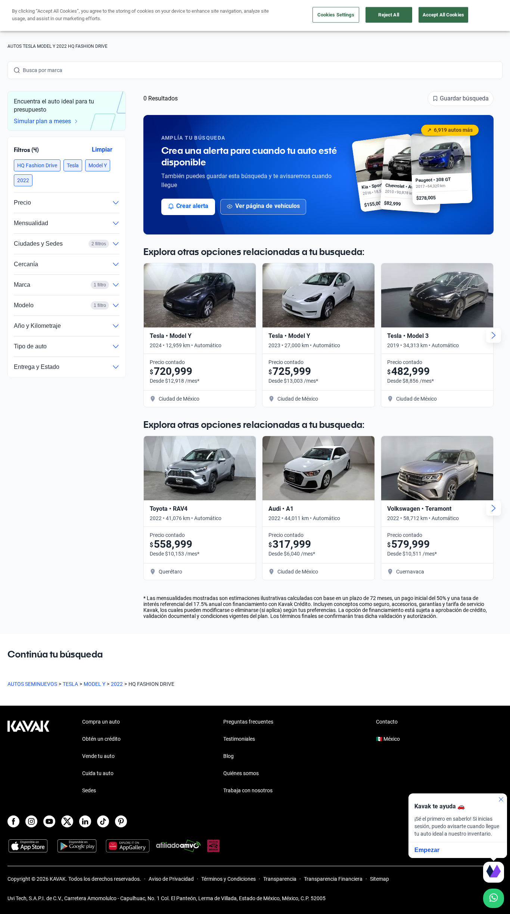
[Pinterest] (121, 821)
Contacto (387, 722)
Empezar (426, 850)
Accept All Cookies (443, 15)
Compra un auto (101, 722)
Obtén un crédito (101, 739)
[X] (67, 821)
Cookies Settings (335, 15)
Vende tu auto (98, 756)
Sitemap (379, 879)
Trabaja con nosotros (248, 790)
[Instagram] (31, 821)
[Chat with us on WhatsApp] (493, 898)
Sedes (89, 790)
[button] (37, 165)
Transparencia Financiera (333, 879)
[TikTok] (103, 821)
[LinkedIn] (85, 821)
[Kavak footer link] (28, 757)
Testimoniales (239, 739)
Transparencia (279, 879)
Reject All (388, 15)
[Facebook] (13, 821)
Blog (228, 756)
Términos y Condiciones (228, 879)
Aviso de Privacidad (171, 879)
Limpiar (102, 149)
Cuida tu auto (97, 773)
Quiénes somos (241, 773)
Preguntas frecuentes (248, 722)
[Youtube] (49, 821)
